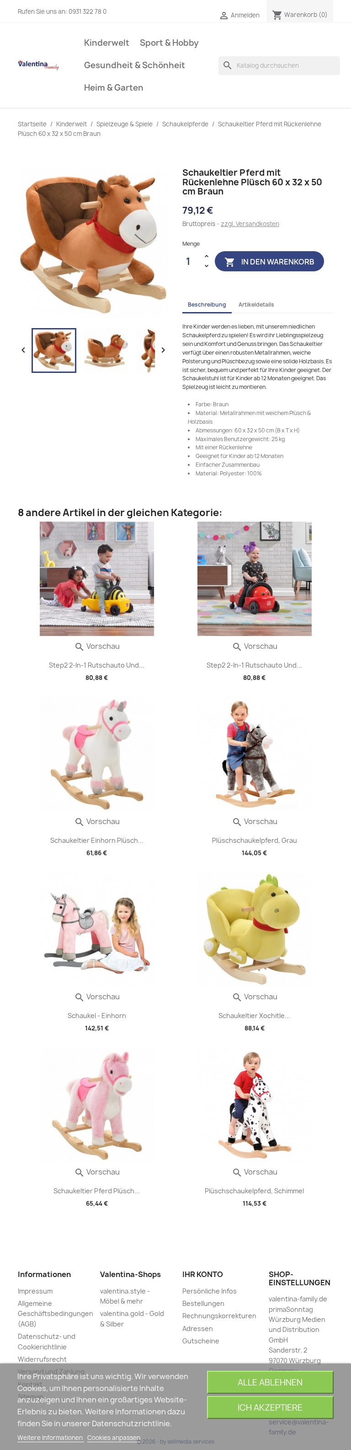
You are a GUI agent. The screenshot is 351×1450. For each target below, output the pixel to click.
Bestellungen (203, 1303)
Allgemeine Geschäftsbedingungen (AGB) (55, 1313)
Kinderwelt (106, 43)
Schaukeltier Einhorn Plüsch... (97, 840)
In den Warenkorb (269, 261)
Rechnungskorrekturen (219, 1315)
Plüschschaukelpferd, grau (254, 840)
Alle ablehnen (270, 1382)
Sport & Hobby (169, 43)
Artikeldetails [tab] (256, 304)
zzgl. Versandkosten (250, 224)
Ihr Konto (202, 1274)
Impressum (35, 1291)
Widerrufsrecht (42, 1359)
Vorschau (97, 646)
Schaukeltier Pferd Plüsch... (96, 1190)
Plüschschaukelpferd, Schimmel (254, 1190)
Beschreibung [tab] (207, 304)
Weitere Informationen (50, 1438)
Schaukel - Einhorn (97, 1015)
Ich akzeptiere (270, 1407)
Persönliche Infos (209, 1291)
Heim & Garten (114, 87)
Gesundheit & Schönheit (134, 65)
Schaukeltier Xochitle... (254, 1015)
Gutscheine (200, 1341)
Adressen (197, 1328)
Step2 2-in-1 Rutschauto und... (96, 665)
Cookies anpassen (113, 1438)
